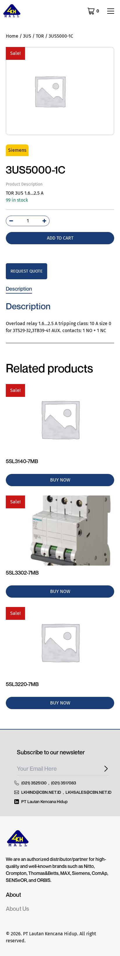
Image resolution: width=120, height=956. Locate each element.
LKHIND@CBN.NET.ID (41, 792)
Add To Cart (60, 238)
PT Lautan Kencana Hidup (44, 801)
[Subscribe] (104, 768)
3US (27, 36)
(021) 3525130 (34, 782)
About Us (17, 908)
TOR (40, 36)
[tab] (19, 288)
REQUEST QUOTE (26, 271)
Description (19, 288)
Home (12, 36)
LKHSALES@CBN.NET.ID (89, 792)
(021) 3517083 (63, 782)
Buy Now (60, 480)
